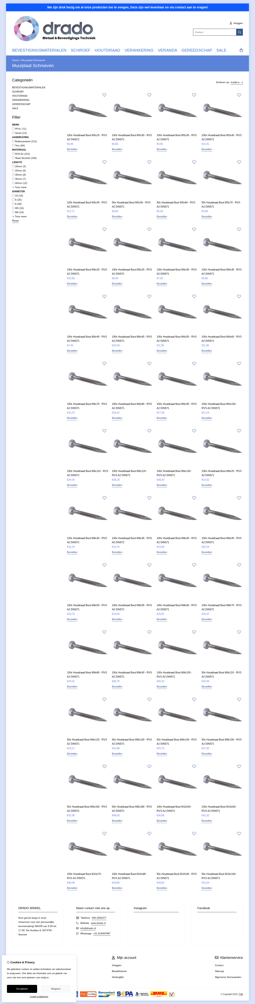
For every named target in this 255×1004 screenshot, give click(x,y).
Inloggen (116, 965)
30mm (20, 174)
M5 (19, 208)
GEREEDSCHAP (196, 50)
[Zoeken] (239, 32)
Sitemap (219, 971)
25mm (20, 170)
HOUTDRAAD (107, 50)
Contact (219, 965)
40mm (20, 183)
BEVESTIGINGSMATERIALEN (39, 50)
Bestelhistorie (119, 971)
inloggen (238, 23)
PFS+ (20, 128)
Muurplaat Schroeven (33, 60)
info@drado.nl (88, 928)
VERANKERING (139, 50)
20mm (20, 166)
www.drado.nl (98, 923)
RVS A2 (22, 153)
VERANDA (167, 50)
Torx (19, 145)
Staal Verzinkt (25, 158)
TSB (241, 994)
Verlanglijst (118, 977)
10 (18, 195)
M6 (19, 212)
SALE (221, 50)
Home (15, 60)
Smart (20, 133)
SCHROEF (80, 50)
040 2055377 (99, 917)
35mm (20, 178)
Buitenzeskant (25, 141)
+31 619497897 (101, 933)
